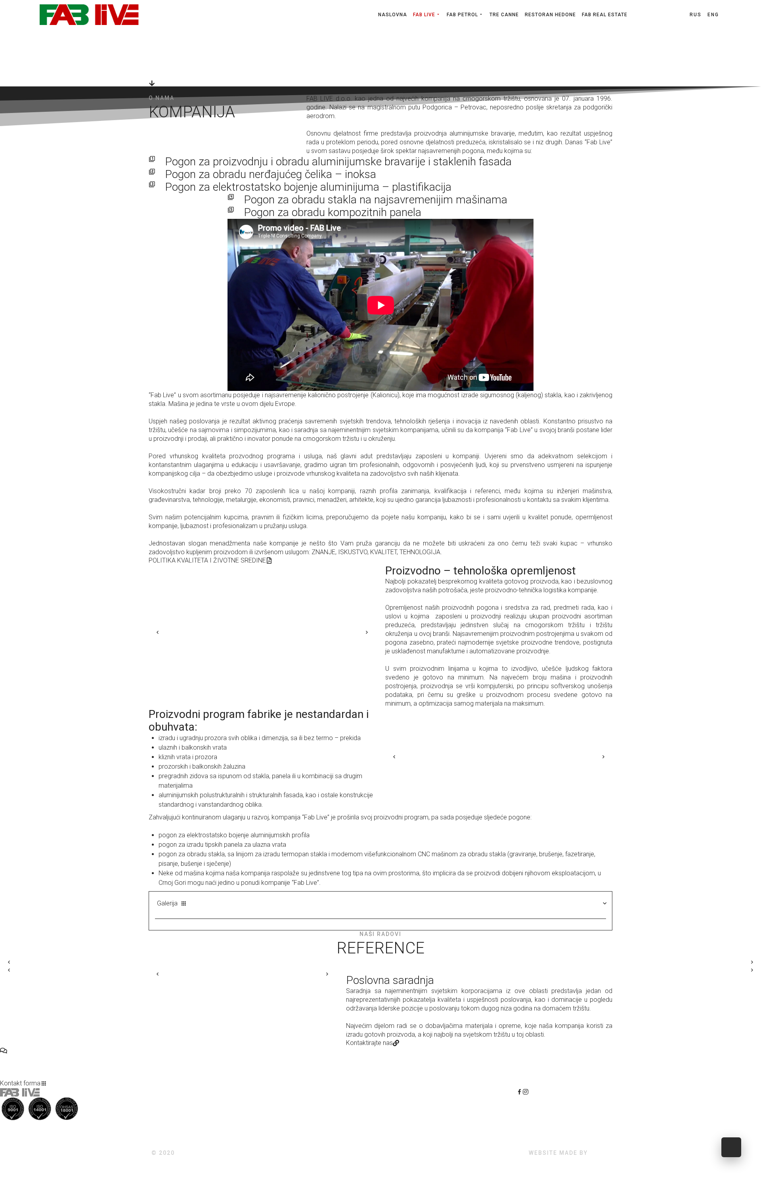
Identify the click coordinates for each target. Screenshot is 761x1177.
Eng (713, 14)
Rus (697, 14)
